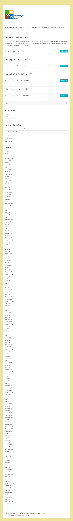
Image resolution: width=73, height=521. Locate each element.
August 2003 (8, 488)
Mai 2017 (7, 283)
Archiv (22, 51)
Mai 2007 (7, 463)
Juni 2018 (7, 260)
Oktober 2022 (8, 192)
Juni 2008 (7, 440)
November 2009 (9, 417)
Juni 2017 (7, 281)
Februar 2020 (8, 233)
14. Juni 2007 (16, 66)
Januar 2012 (8, 406)
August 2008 (8, 435)
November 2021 (9, 203)
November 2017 (9, 272)
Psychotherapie (32, 27)
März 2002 (7, 499)
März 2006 (7, 476)
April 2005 (7, 479)
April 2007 (7, 465)
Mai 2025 (7, 163)
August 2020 (8, 222)
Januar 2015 (8, 340)
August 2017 (8, 276)
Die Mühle (54, 27)
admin (9, 51)
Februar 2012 (8, 404)
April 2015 (7, 333)
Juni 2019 (7, 244)
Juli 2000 (7, 504)
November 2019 (9, 238)
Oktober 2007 (8, 451)
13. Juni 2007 (16, 80)
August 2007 (8, 456)
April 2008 (7, 442)
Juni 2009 (7, 420)
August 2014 (8, 351)
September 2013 (9, 372)
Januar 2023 (8, 190)
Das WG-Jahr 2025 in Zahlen (12, 132)
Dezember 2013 (9, 367)
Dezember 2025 (9, 156)
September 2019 (9, 240)
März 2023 (7, 188)
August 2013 (8, 374)
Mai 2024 (7, 172)
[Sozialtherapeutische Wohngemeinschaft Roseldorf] (14, 15)
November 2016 (9, 297)
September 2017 (9, 274)
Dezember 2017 (9, 269)
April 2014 (7, 358)
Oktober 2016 (8, 299)
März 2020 (7, 231)
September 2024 (9, 167)
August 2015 (8, 326)
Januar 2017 (8, 292)
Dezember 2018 (9, 251)
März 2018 (7, 263)
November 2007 (9, 449)
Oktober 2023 (8, 176)
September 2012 (9, 392)
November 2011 (9, 408)
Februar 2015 (8, 338)
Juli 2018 (7, 258)
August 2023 (8, 181)
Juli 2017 (7, 278)
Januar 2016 (8, 315)
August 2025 (8, 160)
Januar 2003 (8, 495)
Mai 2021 (7, 210)
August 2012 (8, 395)
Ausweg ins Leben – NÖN (17, 59)
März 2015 (7, 335)
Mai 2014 (7, 356)
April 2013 (7, 381)
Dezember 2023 (9, 174)
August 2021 (8, 206)
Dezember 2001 (9, 501)
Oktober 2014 (8, 347)
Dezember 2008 (9, 426)
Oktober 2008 (8, 431)
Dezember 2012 (9, 388)
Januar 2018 (8, 267)
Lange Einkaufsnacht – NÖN (19, 74)
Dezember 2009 (9, 415)
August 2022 (8, 194)
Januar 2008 (8, 447)
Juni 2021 (7, 208)
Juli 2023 (7, 183)
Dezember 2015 (9, 317)
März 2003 (7, 490)
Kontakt (62, 27)
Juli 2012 (7, 397)
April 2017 (7, 285)
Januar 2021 (8, 215)
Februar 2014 (8, 363)
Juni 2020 (7, 226)
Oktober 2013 (8, 369)
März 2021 (7, 213)
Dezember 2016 (9, 294)
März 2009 (7, 422)
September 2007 (9, 454)
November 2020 (9, 219)
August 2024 (8, 169)
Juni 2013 (7, 379)
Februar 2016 (8, 313)
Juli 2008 (7, 438)
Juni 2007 (7, 460)
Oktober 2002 (8, 497)
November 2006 (9, 474)
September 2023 (9, 178)
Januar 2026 (8, 153)
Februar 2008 (8, 445)
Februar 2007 (8, 470)
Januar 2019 (8, 249)
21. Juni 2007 (16, 51)
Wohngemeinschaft (11, 27)
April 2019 (7, 247)
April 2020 (7, 228)
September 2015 (9, 324)
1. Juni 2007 (16, 95)
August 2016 (8, 304)
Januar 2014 (8, 365)
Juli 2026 (7, 151)
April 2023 (7, 185)
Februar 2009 (8, 424)
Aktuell (22, 27)
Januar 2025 (8, 165)
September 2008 (9, 433)
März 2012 (7, 401)
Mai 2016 (7, 306)
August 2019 (8, 242)
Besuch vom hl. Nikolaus (11, 135)
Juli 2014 (7, 354)
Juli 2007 (7, 458)
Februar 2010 (8, 413)
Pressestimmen (44, 27)
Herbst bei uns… (9, 138)
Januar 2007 (8, 472)
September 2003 (9, 485)
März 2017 (7, 288)
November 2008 (9, 429)
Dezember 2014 (9, 342)
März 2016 (7, 310)
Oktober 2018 (8, 254)
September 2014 (9, 349)
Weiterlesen (64, 51)
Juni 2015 (7, 329)
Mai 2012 (7, 399)
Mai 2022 (7, 199)
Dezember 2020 (9, 217)
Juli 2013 (7, 376)
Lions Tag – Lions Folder (17, 89)
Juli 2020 (7, 224)
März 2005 (7, 481)
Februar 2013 (8, 385)
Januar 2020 (8, 235)
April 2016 (7, 308)
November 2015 (9, 319)
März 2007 (7, 467)
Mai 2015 (7, 331)
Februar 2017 (8, 290)
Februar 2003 (8, 492)
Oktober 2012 (8, 390)
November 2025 (9, 158)
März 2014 (7, 360)
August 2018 (8, 256)
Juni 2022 (7, 197)
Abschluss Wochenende (16, 37)
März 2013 (7, 383)
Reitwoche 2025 (9, 141)
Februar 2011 (8, 410)
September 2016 (9, 301)
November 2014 (9, 345)
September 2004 (9, 483)
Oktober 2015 (8, 322)
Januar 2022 (8, 201)
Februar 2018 (8, 265)
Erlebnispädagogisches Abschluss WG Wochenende (18, 129)
